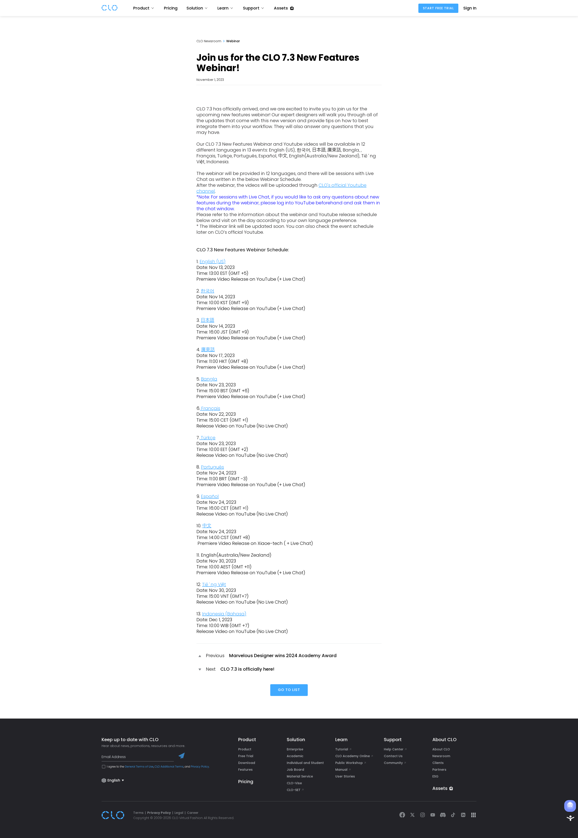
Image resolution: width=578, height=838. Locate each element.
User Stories (345, 776)
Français (210, 408)
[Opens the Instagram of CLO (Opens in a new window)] (422, 815)
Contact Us (393, 756)
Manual (341, 769)
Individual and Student (305, 763)
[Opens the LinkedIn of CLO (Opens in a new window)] (463, 815)
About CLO (441, 749)
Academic (295, 756)
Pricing (170, 8)
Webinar (233, 41)
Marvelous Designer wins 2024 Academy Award (283, 655)
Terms (138, 812)
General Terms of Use (139, 766)
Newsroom (441, 756)
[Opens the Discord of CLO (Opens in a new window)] (443, 815)
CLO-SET (294, 790)
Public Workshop (349, 763)
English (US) (213, 261)
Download (246, 763)
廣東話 (208, 349)
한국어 (207, 291)
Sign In (469, 8)
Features (245, 769)
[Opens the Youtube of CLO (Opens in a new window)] (433, 815)
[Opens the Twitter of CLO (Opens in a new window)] (412, 815)
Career (192, 812)
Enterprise (295, 749)
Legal (179, 812)
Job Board (295, 769)
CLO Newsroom (208, 41)
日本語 (207, 320)
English (113, 780)
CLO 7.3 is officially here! (247, 669)
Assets (439, 788)
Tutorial (341, 749)
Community (393, 763)
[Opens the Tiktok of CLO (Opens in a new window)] (453, 815)
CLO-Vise (294, 783)
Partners (439, 769)
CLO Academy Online (352, 756)
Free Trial (245, 756)
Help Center (393, 749)
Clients (438, 763)
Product (244, 749)
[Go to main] (109, 8)
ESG (435, 776)
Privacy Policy (200, 766)
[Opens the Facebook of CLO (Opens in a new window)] (402, 815)
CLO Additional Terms (169, 766)
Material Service (300, 776)
